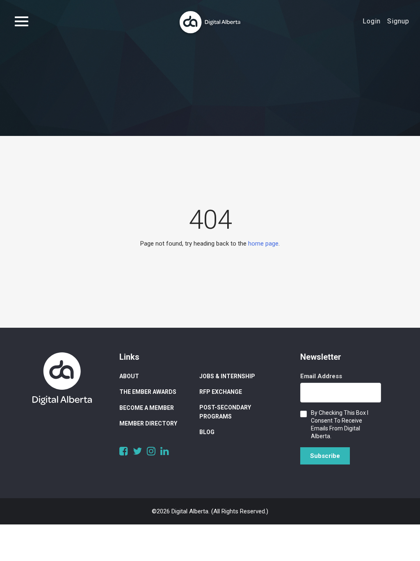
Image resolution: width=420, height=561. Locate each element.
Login (372, 21)
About (129, 376)
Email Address (321, 376)
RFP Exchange (220, 392)
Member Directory (148, 423)
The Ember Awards (147, 392)
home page (263, 243)
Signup (398, 21)
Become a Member (146, 408)
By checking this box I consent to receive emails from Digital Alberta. (339, 424)
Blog (207, 432)
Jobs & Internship (227, 376)
